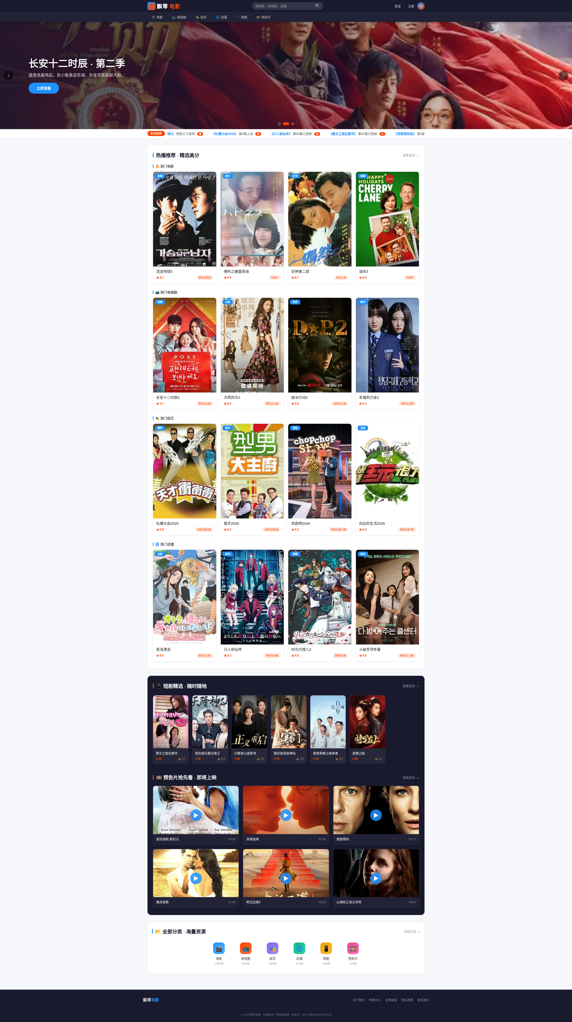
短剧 (241, 17)
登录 (398, 6)
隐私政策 (407, 1000)
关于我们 (359, 1000)
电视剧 (179, 17)
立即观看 (44, 88)
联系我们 (423, 1000)
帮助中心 (375, 1000)
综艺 (201, 17)
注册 (411, 6)
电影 (157, 17)
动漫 (221, 17)
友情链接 (391, 1000)
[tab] (279, 123)
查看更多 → (411, 155)
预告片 (263, 17)
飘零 (165, 6)
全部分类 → (412, 931)
